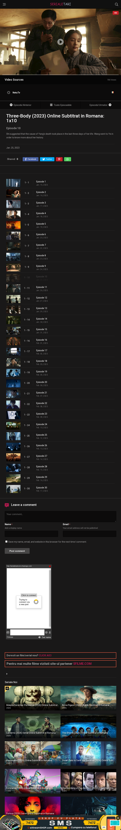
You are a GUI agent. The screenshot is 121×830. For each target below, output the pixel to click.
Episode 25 (41, 435)
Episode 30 (41, 487)
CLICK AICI (45, 655)
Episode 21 (41, 392)
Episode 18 (41, 361)
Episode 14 (41, 319)
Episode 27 (41, 456)
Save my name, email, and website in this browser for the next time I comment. (47, 542)
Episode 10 (41, 276)
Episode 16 (41, 340)
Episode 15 (41, 329)
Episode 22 (41, 403)
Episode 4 (41, 213)
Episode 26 (41, 445)
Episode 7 (41, 245)
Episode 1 (41, 181)
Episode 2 (41, 192)
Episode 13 (41, 308)
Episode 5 (41, 224)
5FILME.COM (82, 664)
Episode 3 (41, 202)
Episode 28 (41, 466)
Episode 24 (41, 424)
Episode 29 (41, 477)
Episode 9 (41, 266)
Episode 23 (41, 413)
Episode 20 (41, 382)
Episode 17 (41, 350)
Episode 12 (41, 297)
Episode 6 (41, 234)
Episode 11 (41, 287)
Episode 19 (41, 371)
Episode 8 (41, 255)
